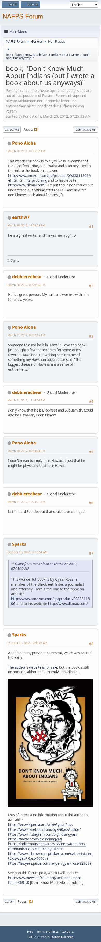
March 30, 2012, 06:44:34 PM (26, 451)
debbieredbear (27, 277)
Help (30, 931)
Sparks (19, 544)
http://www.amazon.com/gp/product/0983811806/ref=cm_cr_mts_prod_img (49, 178)
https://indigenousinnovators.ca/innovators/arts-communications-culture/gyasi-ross (47, 846)
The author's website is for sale (32, 667)
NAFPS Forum (23, 16)
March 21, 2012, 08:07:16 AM (26, 335)
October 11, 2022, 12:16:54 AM (27, 552)
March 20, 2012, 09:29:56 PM (26, 285)
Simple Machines (62, 936)
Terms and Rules (48, 931)
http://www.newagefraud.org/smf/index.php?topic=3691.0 (44, 880)
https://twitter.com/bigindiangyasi (35, 839)
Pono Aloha (24, 143)
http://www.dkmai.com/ (27, 185)
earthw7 (21, 217)
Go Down (12, 129)
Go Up (9, 901)
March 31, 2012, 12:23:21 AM (26, 502)
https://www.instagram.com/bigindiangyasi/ (42, 834)
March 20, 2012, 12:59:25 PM (26, 225)
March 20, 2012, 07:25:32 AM (26, 151)
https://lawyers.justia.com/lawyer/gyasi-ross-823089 (50, 863)
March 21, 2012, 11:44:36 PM (26, 400)
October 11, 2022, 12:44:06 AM (27, 643)
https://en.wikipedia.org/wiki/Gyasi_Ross (40, 824)
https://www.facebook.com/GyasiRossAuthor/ (44, 829)
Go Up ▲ (68, 931)
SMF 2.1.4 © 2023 (39, 936)
